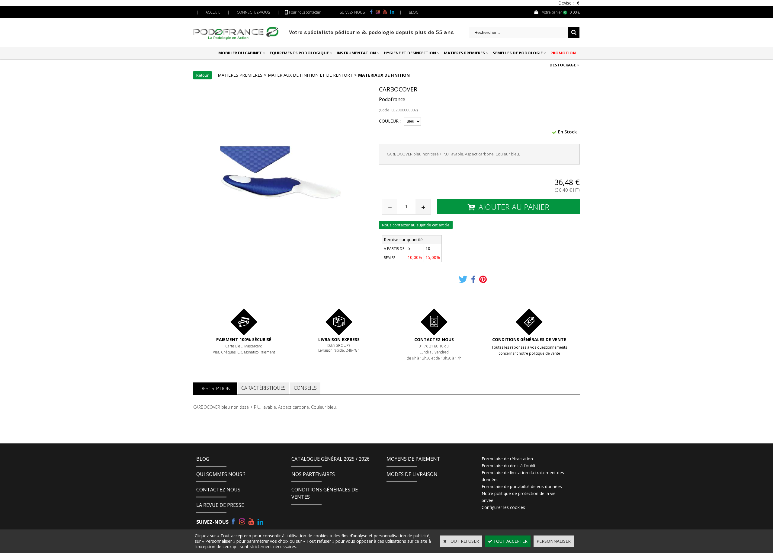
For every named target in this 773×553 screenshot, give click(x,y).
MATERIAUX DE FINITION (384, 75)
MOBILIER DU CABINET (240, 53)
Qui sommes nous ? (220, 474)
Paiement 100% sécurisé (243, 339)
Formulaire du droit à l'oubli (508, 465)
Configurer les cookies (503, 507)
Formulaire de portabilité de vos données (522, 486)
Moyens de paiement (413, 459)
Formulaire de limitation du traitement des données (523, 476)
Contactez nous (434, 339)
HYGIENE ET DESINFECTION (410, 53)
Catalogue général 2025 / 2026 (330, 459)
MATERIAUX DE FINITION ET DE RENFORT (310, 75)
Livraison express (339, 339)
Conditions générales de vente (529, 339)
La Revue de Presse (220, 505)
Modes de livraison (412, 474)
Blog (202, 459)
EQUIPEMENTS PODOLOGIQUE (299, 53)
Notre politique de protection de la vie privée (519, 497)
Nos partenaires (313, 474)
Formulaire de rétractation (507, 459)
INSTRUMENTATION (356, 53)
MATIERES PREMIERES (464, 53)
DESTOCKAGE (563, 65)
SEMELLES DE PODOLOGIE (518, 53)
